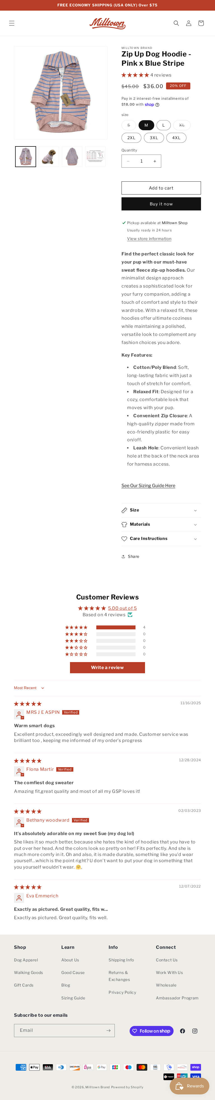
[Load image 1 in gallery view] (25, 156)
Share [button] (133, 556)
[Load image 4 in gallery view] (95, 156)
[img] (28, 704)
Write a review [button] (107, 667)
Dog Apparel (26, 959)
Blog (65, 985)
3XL (154, 137)
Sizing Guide (73, 997)
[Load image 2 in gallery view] (49, 156)
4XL (176, 137)
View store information (149, 238)
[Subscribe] (108, 1030)
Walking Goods (28, 972)
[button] (12, 23)
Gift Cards (24, 985)
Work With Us (169, 972)
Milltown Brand (97, 1087)
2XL (131, 137)
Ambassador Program (177, 997)
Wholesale (166, 985)
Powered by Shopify (127, 1087)
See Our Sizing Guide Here (148, 485)
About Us (70, 959)
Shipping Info (121, 959)
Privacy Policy (122, 992)
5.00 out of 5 (122, 608)
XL (185, 126)
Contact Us (167, 959)
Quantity (129, 150)
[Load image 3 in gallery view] (72, 156)
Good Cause (73, 972)
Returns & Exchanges (119, 976)
